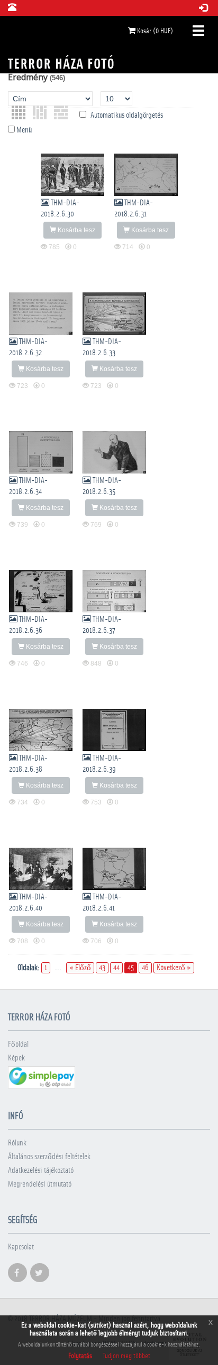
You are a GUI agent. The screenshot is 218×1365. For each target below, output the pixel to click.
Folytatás (80, 1356)
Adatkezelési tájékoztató (41, 1170)
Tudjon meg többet (126, 1356)
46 (145, 968)
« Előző (80, 968)
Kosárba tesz (75, 230)
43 (102, 968)
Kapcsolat (21, 1247)
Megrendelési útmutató (39, 1184)
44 (116, 968)
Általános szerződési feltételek (49, 1157)
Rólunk (17, 1143)
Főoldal (18, 1044)
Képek (16, 1058)
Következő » (174, 968)
